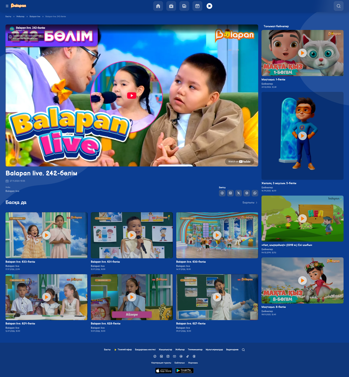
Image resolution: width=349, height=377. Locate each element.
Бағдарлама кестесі (145, 349)
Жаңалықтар (165, 349)
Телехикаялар (195, 349)
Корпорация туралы (161, 363)
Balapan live (35, 16)
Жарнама (193, 363)
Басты (8, 16)
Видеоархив (232, 349)
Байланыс (179, 363)
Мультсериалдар (214, 349)
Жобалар (20, 16)
